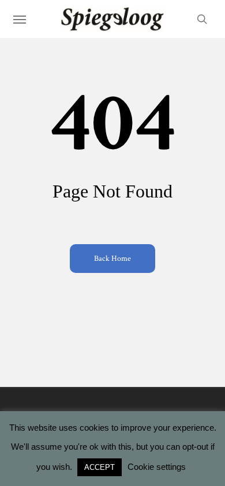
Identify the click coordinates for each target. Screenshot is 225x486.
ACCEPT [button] (99, 467)
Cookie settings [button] (156, 467)
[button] (19, 19)
